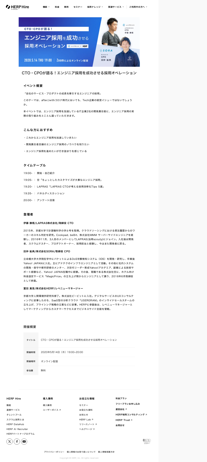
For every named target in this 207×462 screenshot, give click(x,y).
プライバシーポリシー (54, 451)
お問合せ (120, 425)
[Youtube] (17, 442)
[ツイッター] (10, 442)
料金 (57, 6)
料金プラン (121, 398)
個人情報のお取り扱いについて (81, 451)
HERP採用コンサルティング (130, 414)
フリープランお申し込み (128, 403)
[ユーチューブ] (24, 442)
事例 (66, 6)
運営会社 (120, 409)
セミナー (77, 6)
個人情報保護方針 (106, 451)
